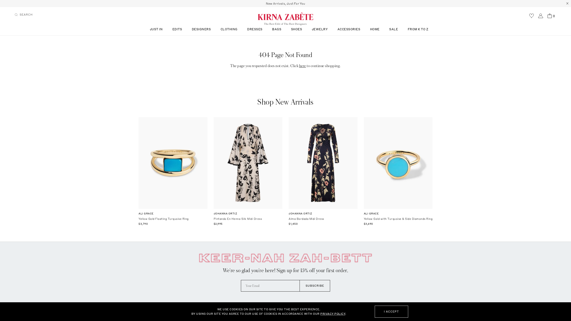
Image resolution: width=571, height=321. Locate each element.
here (302, 66)
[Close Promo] (567, 3)
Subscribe (315, 285)
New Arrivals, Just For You (285, 3)
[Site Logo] (285, 16)
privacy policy (332, 313)
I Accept (391, 311)
